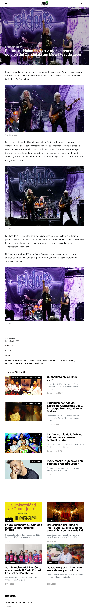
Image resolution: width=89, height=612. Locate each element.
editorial (8, 350)
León (31, 363)
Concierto (18, 363)
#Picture (8, 363)
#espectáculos (35, 360)
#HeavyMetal (68, 360)
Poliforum (39, 363)
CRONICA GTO (11, 602)
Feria (26, 363)
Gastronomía (28, 377)
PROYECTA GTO (25, 602)
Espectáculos (13, 46)
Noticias (38, 377)
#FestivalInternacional (52, 360)
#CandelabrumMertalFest (16, 360)
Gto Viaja (50, 393)
